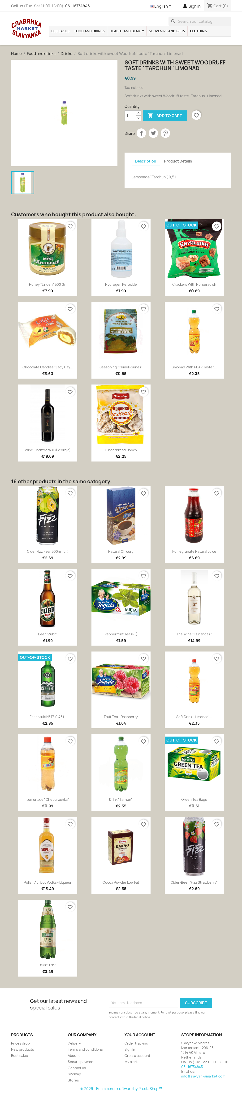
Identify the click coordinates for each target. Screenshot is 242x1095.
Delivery (74, 1043)
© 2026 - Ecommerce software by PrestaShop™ (121, 1088)
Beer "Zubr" (47, 634)
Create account (137, 1055)
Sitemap (74, 1074)
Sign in (130, 1049)
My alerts (132, 1061)
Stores (73, 1080)
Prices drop (20, 1043)
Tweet (153, 133)
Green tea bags (194, 799)
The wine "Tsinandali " (194, 634)
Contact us (77, 1068)
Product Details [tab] (178, 161)
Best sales (19, 1055)
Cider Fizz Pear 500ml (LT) (48, 551)
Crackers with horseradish (194, 284)
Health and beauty (127, 31)
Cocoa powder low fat (121, 882)
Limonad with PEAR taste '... (194, 367)
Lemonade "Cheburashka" (47, 799)
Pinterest (165, 133)
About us (75, 1055)
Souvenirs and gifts (167, 31)
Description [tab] (145, 161)
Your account (140, 1034)
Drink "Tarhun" (121, 799)
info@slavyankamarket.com (203, 1076)
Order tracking (136, 1043)
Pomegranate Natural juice (194, 551)
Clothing (198, 31)
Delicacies (60, 31)
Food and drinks (89, 31)
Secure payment (81, 1061)
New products (22, 1049)
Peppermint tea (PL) (121, 634)
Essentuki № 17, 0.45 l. (48, 717)
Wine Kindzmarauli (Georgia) (48, 450)
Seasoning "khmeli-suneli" (120, 367)
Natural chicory (121, 551)
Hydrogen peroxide (121, 284)
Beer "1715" (47, 965)
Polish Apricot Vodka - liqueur (48, 882)
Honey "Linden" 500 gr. (47, 284)
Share (141, 133)
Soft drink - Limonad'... (194, 717)
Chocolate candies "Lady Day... (47, 367)
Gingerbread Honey (121, 450)
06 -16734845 (77, 6)
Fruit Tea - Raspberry (121, 717)
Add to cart (165, 115)
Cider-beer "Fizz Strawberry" (194, 882)
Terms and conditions (85, 1049)
